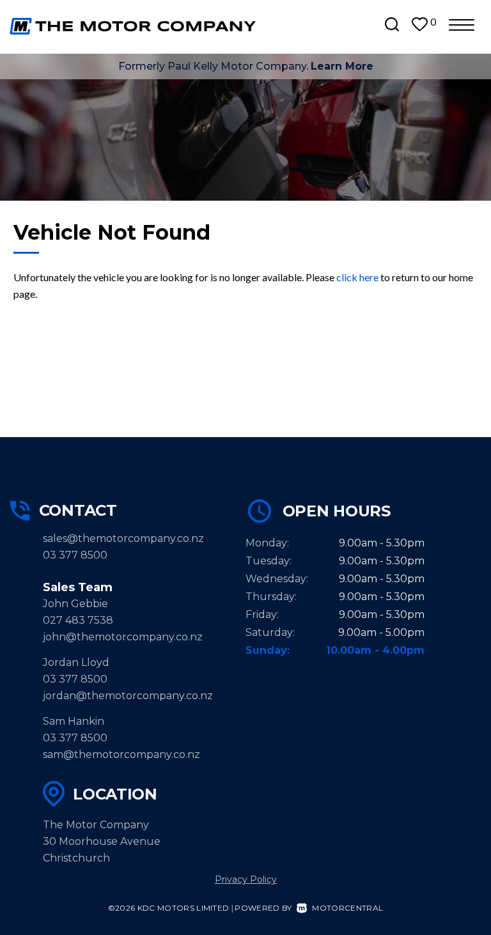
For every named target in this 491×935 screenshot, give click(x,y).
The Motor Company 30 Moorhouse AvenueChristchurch (101, 841)
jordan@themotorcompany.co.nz (128, 696)
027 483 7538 (78, 620)
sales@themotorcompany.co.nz (123, 538)
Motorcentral (347, 908)
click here (357, 277)
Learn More (342, 66)
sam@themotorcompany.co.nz (121, 754)
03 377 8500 (75, 555)
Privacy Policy (246, 879)
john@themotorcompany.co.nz (123, 637)
